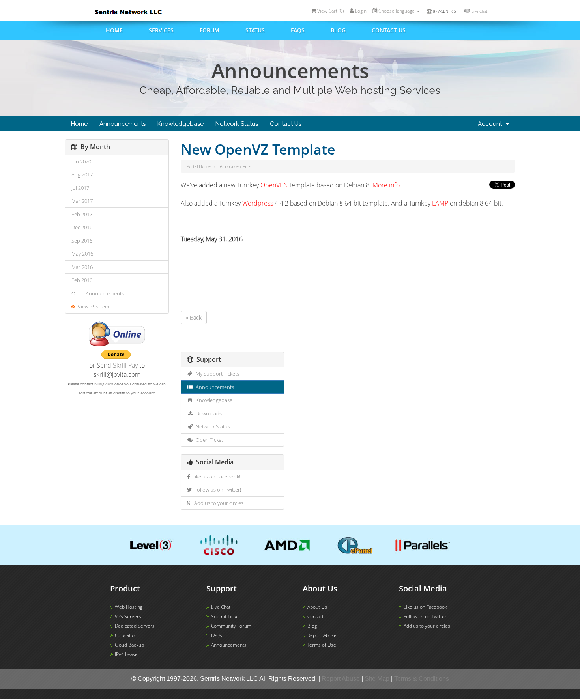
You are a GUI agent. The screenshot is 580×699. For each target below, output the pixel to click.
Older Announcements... (99, 293)
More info (386, 185)
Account (491, 123)
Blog (338, 30)
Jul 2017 (80, 187)
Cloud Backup (129, 644)
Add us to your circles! (218, 502)
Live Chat (479, 11)
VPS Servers (128, 616)
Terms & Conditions (421, 678)
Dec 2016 (81, 227)
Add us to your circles (427, 625)
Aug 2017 (82, 174)
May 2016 (82, 253)
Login (360, 10)
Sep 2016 (81, 240)
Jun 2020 (81, 161)
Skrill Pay (125, 365)
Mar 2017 (82, 200)
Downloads (207, 413)
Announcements (122, 123)
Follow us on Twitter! (216, 489)
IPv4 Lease (126, 654)
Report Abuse (322, 635)
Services (161, 30)
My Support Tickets (216, 373)
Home (114, 30)
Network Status (236, 123)
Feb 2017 (81, 214)
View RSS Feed (93, 306)
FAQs (298, 30)
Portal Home (199, 166)
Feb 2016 (81, 280)
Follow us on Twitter (425, 616)
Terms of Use (321, 644)
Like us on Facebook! (215, 476)
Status (255, 30)
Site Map (377, 678)
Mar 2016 (82, 267)
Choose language (396, 10)
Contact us (389, 30)
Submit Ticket (225, 616)
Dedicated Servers (135, 625)
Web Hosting (128, 607)
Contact (315, 616)
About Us (317, 607)
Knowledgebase (180, 123)
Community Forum (231, 625)
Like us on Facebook (425, 607)
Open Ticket (208, 439)
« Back (194, 317)
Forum (209, 30)
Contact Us (285, 123)
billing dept (103, 384)
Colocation (126, 635)
